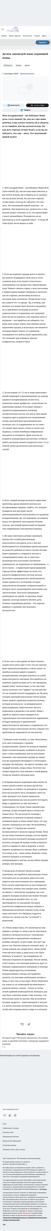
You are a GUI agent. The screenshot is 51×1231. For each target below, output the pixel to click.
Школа (44, 36)
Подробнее (43, 1189)
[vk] (22, 1024)
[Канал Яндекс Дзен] (37, 105)
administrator (27, 73)
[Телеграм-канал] (25, 110)
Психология (27, 36)
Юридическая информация (12, 1141)
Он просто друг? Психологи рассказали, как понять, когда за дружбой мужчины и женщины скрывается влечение (25, 1042)
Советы (4, 36)
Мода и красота (15, 36)
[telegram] (29, 1024)
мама (18, 65)
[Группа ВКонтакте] (13, 105)
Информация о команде (11, 1128)
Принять (42, 42)
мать (27, 65)
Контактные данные (9, 1145)
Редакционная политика (11, 1136)
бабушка (8, 65)
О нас (4, 1124)
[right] (48, 36)
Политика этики (8, 1132)
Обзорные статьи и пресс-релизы (14, 1149)
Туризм (37, 36)
